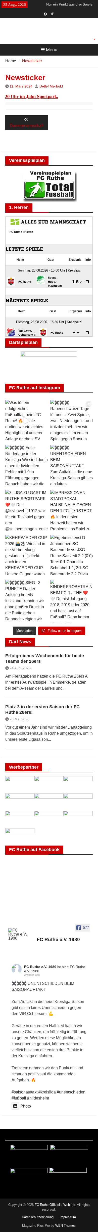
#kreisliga (47, 1092)
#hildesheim (38, 1098)
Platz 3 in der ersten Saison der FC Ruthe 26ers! (42, 709)
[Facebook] (45, 13)
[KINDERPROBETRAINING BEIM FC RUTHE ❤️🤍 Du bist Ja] (71, 601)
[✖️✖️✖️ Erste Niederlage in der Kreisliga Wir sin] (26, 466)
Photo (25, 1106)
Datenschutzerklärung (38, 1217)
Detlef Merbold (51, 86)
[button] (94, 39)
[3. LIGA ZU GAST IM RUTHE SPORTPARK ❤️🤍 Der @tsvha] (26, 511)
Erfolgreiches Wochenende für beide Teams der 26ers (44, 658)
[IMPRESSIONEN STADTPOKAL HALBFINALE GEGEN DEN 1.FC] (71, 511)
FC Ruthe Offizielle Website (55, 1205)
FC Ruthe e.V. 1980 (40, 967)
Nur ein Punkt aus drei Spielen (70, 4)
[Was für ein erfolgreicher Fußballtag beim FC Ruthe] (26, 421)
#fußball (19, 1098)
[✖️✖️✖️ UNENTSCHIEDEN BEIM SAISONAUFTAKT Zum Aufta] (71, 466)
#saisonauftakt (24, 1092)
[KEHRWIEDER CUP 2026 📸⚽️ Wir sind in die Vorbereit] (26, 556)
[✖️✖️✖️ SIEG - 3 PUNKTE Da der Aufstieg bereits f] (26, 601)
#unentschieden (71, 1092)
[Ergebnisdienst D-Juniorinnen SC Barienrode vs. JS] (71, 556)
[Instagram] (53, 13)
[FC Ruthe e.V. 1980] (18, 934)
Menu (51, 49)
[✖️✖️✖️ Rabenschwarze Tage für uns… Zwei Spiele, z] (71, 421)
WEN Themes (65, 1225)
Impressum (68, 1217)
